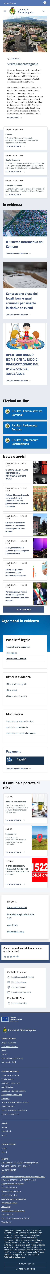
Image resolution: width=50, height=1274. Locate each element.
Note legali (5, 1206)
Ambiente (5, 1098)
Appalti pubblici (7, 1106)
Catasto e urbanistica (10, 1075)
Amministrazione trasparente (13, 1198)
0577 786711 (10, 1169)
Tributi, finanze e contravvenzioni (15, 1102)
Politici (4, 1054)
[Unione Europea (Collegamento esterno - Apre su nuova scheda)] (25, 1019)
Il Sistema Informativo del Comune (24, 244)
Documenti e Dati (8, 1062)
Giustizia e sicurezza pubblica (13, 1090)
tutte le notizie (24, 609)
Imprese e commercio (10, 1114)
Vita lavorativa (7, 1079)
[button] (10, 3)
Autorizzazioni (7, 1086)
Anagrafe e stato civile (10, 1083)
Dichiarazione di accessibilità (13, 1210)
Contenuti (15, 58)
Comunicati (6, 1131)
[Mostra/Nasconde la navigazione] (4, 10)
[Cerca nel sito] (43, 11)
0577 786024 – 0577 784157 (17, 1166)
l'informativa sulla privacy (14, 1256)
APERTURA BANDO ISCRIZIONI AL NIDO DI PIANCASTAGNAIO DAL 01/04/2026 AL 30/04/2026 (22, 364)
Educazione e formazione (11, 1094)
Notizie (4, 1127)
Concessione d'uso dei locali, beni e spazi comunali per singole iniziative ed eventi (22, 300)
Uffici (3, 1050)
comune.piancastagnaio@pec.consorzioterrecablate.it (23, 1176)
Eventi (4, 1152)
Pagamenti (13, 751)
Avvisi (3, 1135)
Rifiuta (26, 1264)
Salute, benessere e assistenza (14, 1110)
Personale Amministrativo (12, 1058)
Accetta (27, 1269)
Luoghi (4, 1148)
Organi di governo (8, 1042)
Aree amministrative (9, 1046)
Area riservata (7, 1214)
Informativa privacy (9, 1202)
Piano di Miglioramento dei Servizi (15, 1218)
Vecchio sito (6, 1222)
